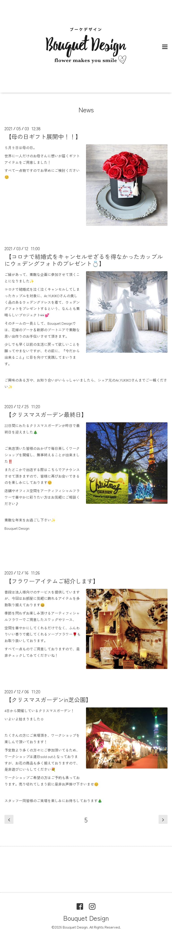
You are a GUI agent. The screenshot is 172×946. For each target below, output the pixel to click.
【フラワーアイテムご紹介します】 (52, 581)
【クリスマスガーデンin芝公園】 (49, 699)
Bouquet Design (86, 918)
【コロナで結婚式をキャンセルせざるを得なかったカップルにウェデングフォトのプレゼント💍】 (83, 259)
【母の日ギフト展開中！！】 (43, 136)
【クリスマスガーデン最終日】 (46, 414)
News (86, 109)
